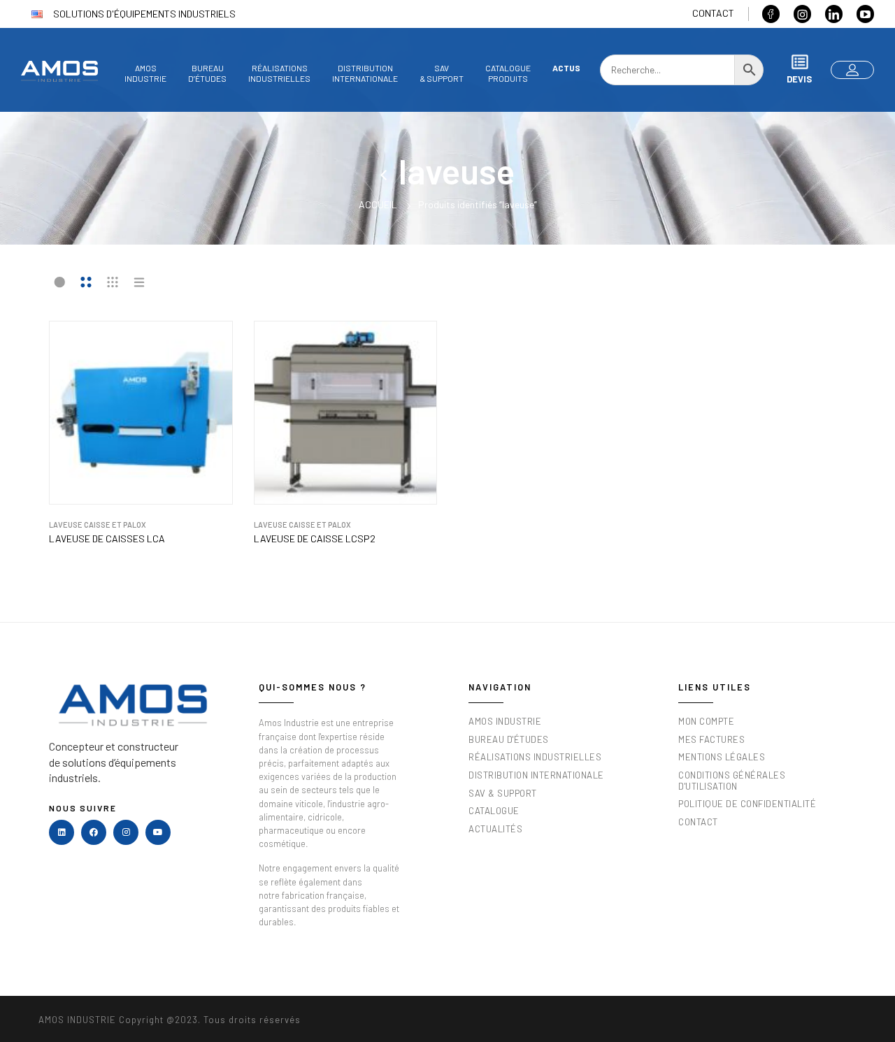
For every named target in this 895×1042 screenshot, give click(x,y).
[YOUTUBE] (158, 832)
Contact (713, 13)
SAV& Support (442, 73)
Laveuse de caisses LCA (107, 538)
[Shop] (389, 170)
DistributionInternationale (365, 73)
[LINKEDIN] (61, 832)
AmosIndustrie (145, 73)
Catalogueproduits (508, 73)
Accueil (378, 204)
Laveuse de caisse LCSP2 (314, 538)
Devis (799, 79)
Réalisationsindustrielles (279, 73)
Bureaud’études (207, 73)
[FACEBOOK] (93, 832)
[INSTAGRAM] (125, 832)
